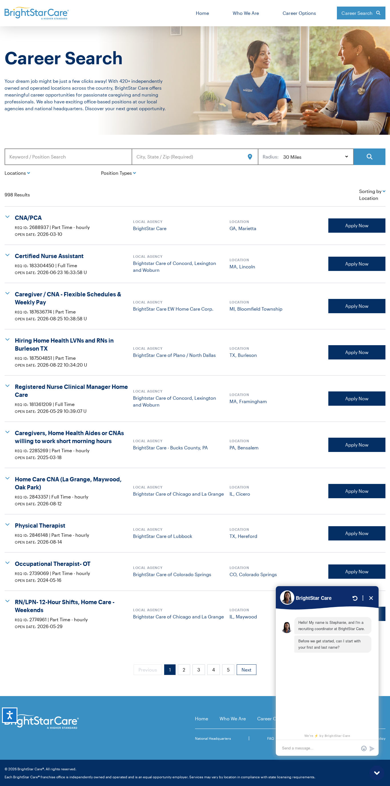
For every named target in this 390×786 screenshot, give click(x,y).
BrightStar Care (149, 228)
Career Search (357, 13)
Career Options (299, 13)
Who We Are (246, 13)
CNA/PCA (28, 217)
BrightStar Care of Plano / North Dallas (174, 355)
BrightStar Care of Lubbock (162, 536)
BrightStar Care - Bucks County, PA (170, 447)
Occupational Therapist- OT (53, 563)
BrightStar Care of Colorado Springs (172, 574)
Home (202, 13)
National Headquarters (213, 738)
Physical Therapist (40, 525)
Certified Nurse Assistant (49, 255)
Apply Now (357, 225)
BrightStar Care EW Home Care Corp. (173, 308)
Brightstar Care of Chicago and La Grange (178, 493)
